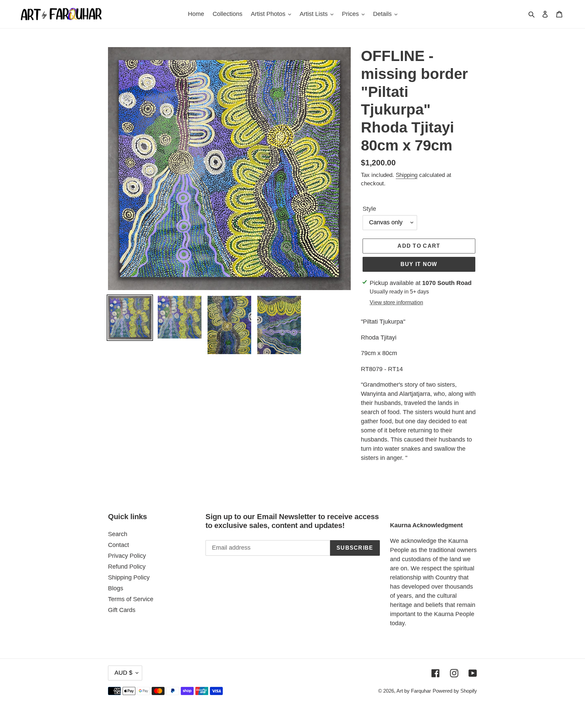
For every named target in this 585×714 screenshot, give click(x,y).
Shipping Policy (129, 577)
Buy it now (418, 264)
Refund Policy (127, 566)
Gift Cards (121, 610)
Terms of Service (130, 599)
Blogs (115, 588)
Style (369, 208)
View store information (396, 302)
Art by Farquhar (413, 691)
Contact (118, 545)
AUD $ (123, 672)
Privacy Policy (127, 555)
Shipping (406, 175)
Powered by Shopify (455, 691)
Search (117, 534)
